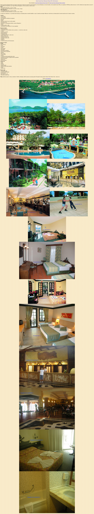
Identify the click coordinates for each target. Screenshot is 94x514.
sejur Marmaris (48, 78)
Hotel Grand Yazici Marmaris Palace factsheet (57, 2)
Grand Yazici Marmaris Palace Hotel (41, 2)
